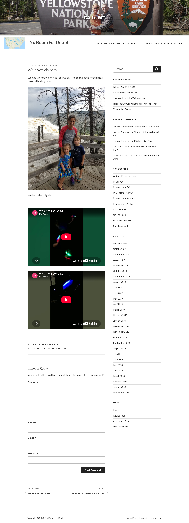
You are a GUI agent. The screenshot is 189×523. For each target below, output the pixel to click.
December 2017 (121, 392)
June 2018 (118, 359)
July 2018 (117, 354)
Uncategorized (120, 226)
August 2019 (119, 282)
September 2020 (121, 254)
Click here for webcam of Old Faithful (162, 43)
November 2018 (121, 332)
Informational (119, 209)
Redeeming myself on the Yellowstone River (135, 103)
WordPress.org (120, 426)
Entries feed (119, 415)
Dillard (53, 66)
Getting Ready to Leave (125, 176)
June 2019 (118, 293)
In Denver (118, 181)
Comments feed (121, 421)
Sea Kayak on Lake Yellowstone (129, 98)
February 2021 (120, 243)
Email (32, 437)
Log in (116, 410)
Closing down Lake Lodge (146, 126)
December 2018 (121, 326)
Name (32, 422)
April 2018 (118, 370)
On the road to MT (122, 220)
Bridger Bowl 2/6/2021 (124, 87)
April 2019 (118, 304)
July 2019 (117, 287)
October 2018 (120, 337)
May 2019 (118, 298)
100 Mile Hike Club (143, 141)
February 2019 (120, 315)
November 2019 (121, 265)
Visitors (61, 348)
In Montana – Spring (123, 193)
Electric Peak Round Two (125, 92)
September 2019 (121, 276)
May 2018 (118, 365)
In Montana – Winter (123, 204)
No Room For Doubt (49, 42)
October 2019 (120, 271)
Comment (34, 382)
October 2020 (120, 249)
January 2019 (119, 320)
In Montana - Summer (45, 344)
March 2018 (119, 376)
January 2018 (119, 387)
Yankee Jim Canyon (122, 109)
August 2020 (119, 260)
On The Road (119, 215)
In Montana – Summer (124, 198)
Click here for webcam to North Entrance (115, 43)
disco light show (43, 348)
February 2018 (120, 381)
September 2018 (121, 343)
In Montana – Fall (121, 187)
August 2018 (119, 348)
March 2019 (119, 310)
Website (33, 453)
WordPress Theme (136, 518)
